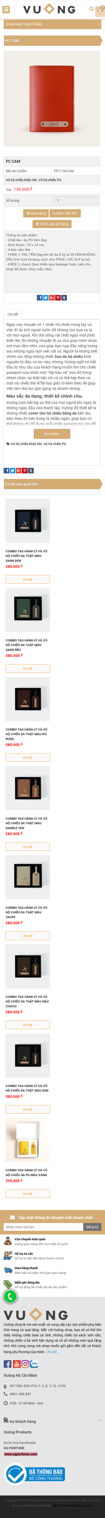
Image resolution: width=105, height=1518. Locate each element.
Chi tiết (13, 314)
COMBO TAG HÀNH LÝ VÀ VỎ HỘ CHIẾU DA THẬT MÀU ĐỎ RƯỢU (26, 734)
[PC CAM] (52, 98)
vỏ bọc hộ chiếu (19, 454)
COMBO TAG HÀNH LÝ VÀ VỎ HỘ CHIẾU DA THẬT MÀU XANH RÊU (26, 645)
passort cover (60, 449)
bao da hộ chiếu (80, 444)
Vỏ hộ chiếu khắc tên (21, 180)
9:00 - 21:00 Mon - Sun (26, 1403)
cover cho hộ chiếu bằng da (27, 449)
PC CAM (12, 41)
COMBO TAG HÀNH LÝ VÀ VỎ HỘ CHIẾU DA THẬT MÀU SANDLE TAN (26, 823)
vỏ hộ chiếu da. (44, 454)
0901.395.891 (20, 1394)
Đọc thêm (52, 434)
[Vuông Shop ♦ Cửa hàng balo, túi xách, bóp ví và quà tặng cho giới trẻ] (49, 9)
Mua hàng (38, 213)
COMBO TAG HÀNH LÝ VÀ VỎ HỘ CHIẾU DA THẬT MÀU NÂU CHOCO (27, 1001)
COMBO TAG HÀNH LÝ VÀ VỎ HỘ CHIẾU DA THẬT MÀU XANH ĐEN (26, 556)
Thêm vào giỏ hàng (53, 224)
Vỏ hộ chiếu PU (50, 180)
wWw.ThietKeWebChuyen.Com (72, 1505)
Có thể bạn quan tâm (22, 484)
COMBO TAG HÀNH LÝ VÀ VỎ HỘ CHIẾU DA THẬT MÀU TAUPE (26, 912)
